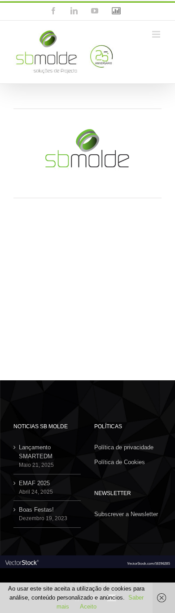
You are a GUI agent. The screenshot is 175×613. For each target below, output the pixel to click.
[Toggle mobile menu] (157, 34)
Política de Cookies (119, 462)
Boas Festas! (36, 509)
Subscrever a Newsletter (126, 514)
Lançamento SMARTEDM (35, 452)
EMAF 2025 (34, 483)
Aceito (88, 606)
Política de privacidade (123, 447)
